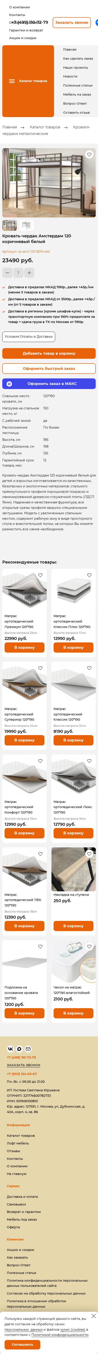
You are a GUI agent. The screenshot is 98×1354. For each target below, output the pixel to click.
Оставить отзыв (76, 113)
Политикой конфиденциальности (59, 1335)
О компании (17, 1166)
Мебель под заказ (22, 1219)
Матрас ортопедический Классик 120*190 (68, 714)
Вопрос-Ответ (75, 103)
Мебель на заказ (77, 94)
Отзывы (13, 1151)
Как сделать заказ (78, 59)
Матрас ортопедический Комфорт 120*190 (19, 807)
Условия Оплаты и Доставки (29, 337)
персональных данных (24, 1330)
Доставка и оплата (22, 1197)
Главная (70, 49)
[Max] (19, 1049)
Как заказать (17, 1257)
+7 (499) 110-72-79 (21, 1057)
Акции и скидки (20, 1250)
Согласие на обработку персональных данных (46, 1293)
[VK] (10, 1049)
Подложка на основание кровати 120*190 (21, 992)
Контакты (15, 1159)
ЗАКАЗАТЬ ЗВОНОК (23, 1065)
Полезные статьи (78, 85)
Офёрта (13, 1227)
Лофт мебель (18, 1143)
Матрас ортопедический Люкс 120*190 (73, 807)
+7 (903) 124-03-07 (22, 1074)
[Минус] (7, 273)
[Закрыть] (94, 1316)
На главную (16, 1174)
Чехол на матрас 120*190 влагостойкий (72, 990)
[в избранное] (89, 154)
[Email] (28, 1049)
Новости (70, 76)
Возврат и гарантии (24, 1212)
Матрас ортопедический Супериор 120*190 (19, 714)
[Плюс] (29, 273)
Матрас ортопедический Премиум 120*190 (19, 621)
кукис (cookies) (72, 1330)
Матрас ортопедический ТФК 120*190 (23, 900)
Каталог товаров (45, 127)
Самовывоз (16, 1204)
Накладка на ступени (71, 895)
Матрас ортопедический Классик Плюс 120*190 (72, 621)
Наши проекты (75, 68)
